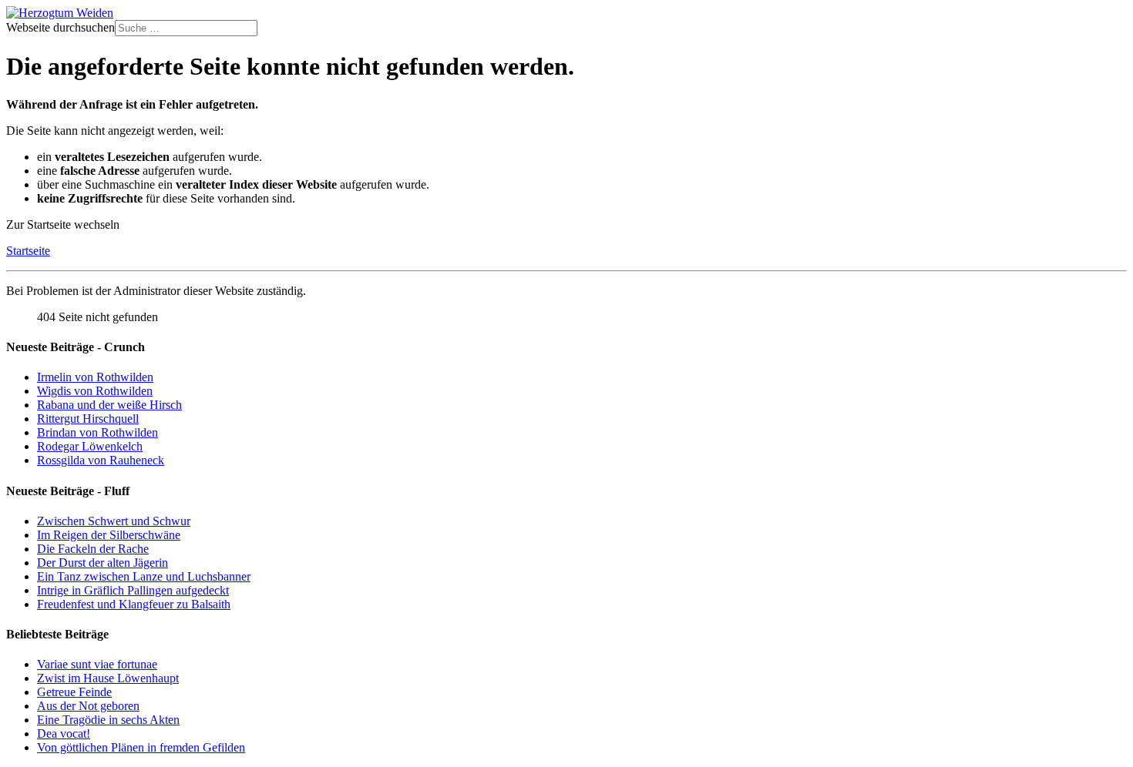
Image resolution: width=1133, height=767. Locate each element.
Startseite (28, 250)
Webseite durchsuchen (60, 27)
